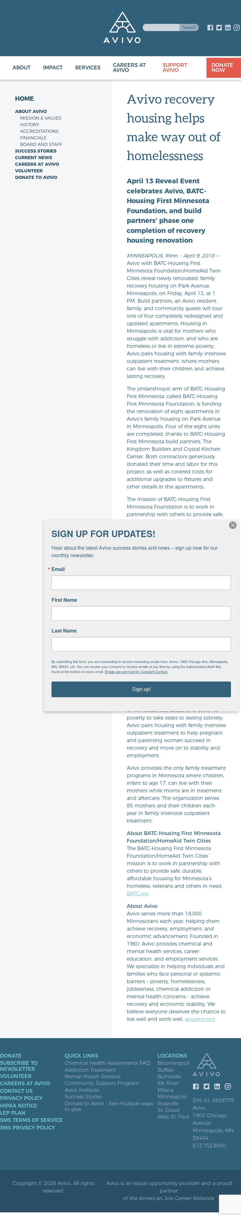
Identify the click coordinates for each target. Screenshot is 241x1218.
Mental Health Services (92, 1077)
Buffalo (166, 1070)
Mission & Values (41, 118)
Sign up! (141, 689)
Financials (33, 138)
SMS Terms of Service (31, 1120)
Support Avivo (175, 67)
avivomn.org (200, 1019)
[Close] (233, 525)
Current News (33, 157)
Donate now (222, 67)
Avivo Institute (82, 1090)
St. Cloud (168, 1110)
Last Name (64, 630)
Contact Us (16, 1091)
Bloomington (174, 1063)
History (29, 124)
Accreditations (39, 131)
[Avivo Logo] (217, 1065)
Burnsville (169, 1077)
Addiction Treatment (90, 1070)
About (21, 68)
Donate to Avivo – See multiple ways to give (109, 1106)
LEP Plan (12, 1113)
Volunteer (29, 171)
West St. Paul (173, 1117)
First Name (64, 599)
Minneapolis (172, 1097)
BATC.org (137, 894)
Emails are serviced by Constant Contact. (136, 671)
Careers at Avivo (129, 67)
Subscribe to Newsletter (18, 1066)
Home (24, 98)
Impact (52, 68)
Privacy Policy (21, 1098)
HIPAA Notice (18, 1106)
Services (87, 68)
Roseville (168, 1104)
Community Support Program (102, 1083)
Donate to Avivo (36, 177)
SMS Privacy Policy (27, 1128)
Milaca (165, 1090)
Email (58, 569)
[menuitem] (15, 67)
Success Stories (35, 151)
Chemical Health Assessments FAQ (107, 1063)
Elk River (168, 1083)
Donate (11, 1056)
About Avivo (31, 111)
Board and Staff (41, 144)
